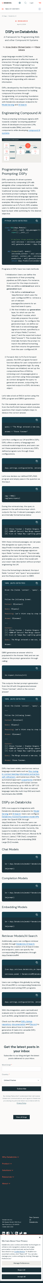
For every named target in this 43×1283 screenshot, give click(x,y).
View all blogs (21, 1117)
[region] (21, 1258)
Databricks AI (12, 16)
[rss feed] (16, 1233)
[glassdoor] (20, 1233)
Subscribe (21, 1088)
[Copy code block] (36, 419)
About (5, 1183)
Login (31, 3)
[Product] (11, 1163)
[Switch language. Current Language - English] (19, 2)
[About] (9, 1183)
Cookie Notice (19, 1252)
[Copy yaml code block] (36, 583)
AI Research (21, 21)
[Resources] (13, 1177)
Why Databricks (9, 1157)
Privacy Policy (21, 1103)
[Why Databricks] (18, 1157)
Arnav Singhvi (11, 47)
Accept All (21, 1277)
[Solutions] (12, 1170)
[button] (25, 2)
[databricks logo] (9, 1150)
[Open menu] (40, 3)
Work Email (7, 1065)
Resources (7, 1177)
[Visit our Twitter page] (12, 1233)
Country (6, 1074)
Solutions (6, 1170)
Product (6, 1163)
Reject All (21, 1270)
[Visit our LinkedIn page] (3, 1233)
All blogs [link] (4, 16)
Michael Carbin (24, 47)
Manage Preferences (21, 1263)
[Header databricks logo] (6, 3)
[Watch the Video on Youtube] (25, 1233)
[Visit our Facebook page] (7, 1233)
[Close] (39, 1237)
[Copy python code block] (36, 220)
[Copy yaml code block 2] (36, 699)
